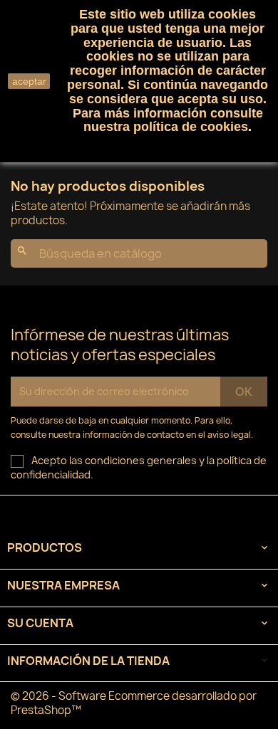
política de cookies (190, 127)
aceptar (29, 81)
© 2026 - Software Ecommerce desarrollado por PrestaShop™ (134, 703)
